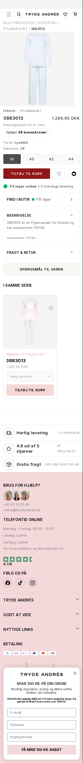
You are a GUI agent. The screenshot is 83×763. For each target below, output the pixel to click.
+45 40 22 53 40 (16, 504)
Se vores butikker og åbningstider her (33, 548)
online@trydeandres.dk (22, 510)
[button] (9, 14)
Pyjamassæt (31, 111)
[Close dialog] (75, 673)
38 (12, 159)
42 (51, 159)
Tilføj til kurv (30, 390)
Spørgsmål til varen (41, 269)
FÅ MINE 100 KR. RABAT (41, 750)
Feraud (9, 111)
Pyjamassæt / (17, 29)
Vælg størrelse (21, 376)
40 (31, 159)
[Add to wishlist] (59, 174)
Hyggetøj (47, 23)
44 (71, 159)
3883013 (38, 29)
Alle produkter (19, 23)
